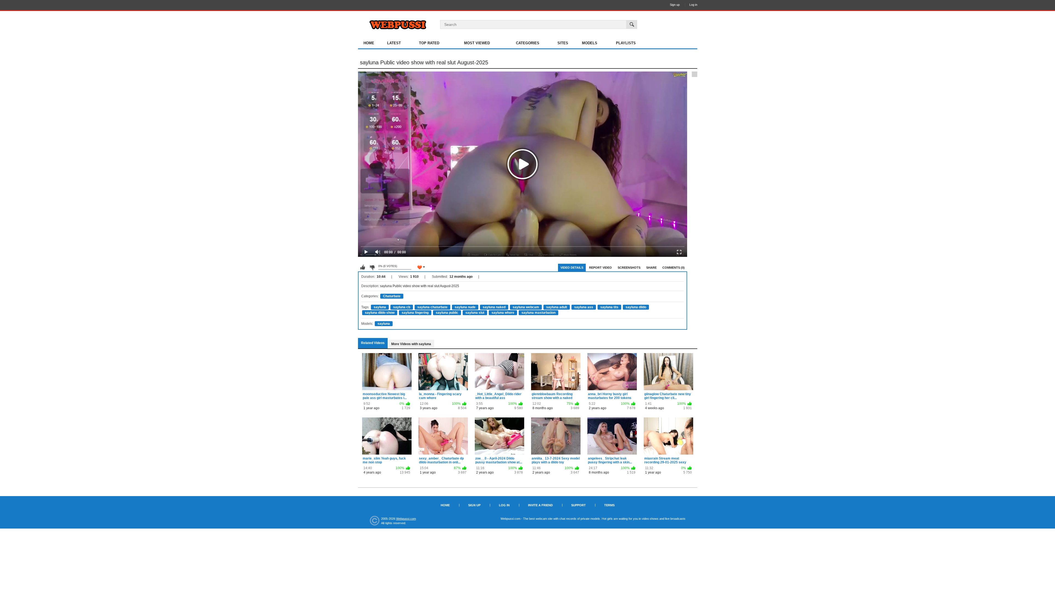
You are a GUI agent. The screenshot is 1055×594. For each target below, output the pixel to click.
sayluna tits (609, 307)
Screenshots (629, 267)
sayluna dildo (636, 307)
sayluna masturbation (538, 313)
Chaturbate (392, 296)
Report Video (600, 267)
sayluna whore (503, 313)
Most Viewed (477, 43)
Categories (527, 43)
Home (368, 43)
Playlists (626, 43)
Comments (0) (673, 267)
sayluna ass (583, 307)
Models (589, 43)
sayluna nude (465, 307)
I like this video (362, 267)
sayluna (380, 307)
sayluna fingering (415, 313)
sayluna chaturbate (432, 307)
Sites (562, 43)
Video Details (571, 267)
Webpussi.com (406, 518)
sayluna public (447, 313)
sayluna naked (494, 307)
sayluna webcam (526, 307)
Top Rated (429, 43)
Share (651, 267)
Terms (609, 505)
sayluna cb (401, 307)
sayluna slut (474, 313)
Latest (394, 43)
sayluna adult (556, 307)
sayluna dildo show (380, 313)
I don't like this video (372, 267)
